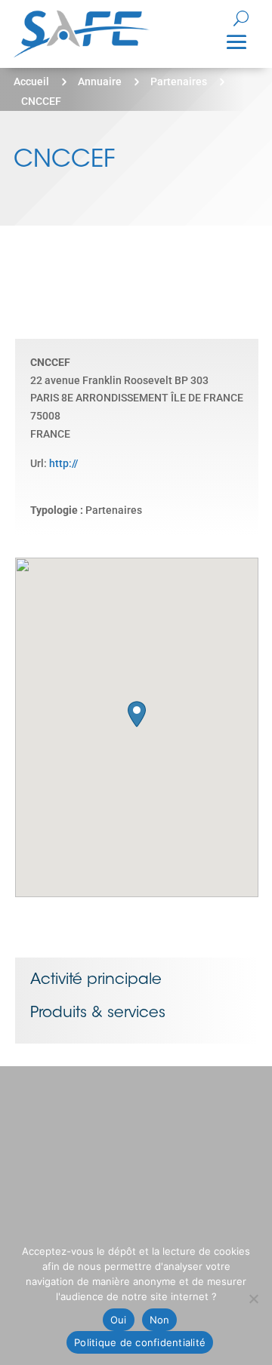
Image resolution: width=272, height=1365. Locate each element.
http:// (63, 463)
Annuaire (100, 81)
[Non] (253, 1298)
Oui (118, 1320)
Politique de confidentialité (140, 1342)
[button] (137, 714)
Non (160, 1320)
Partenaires (178, 81)
